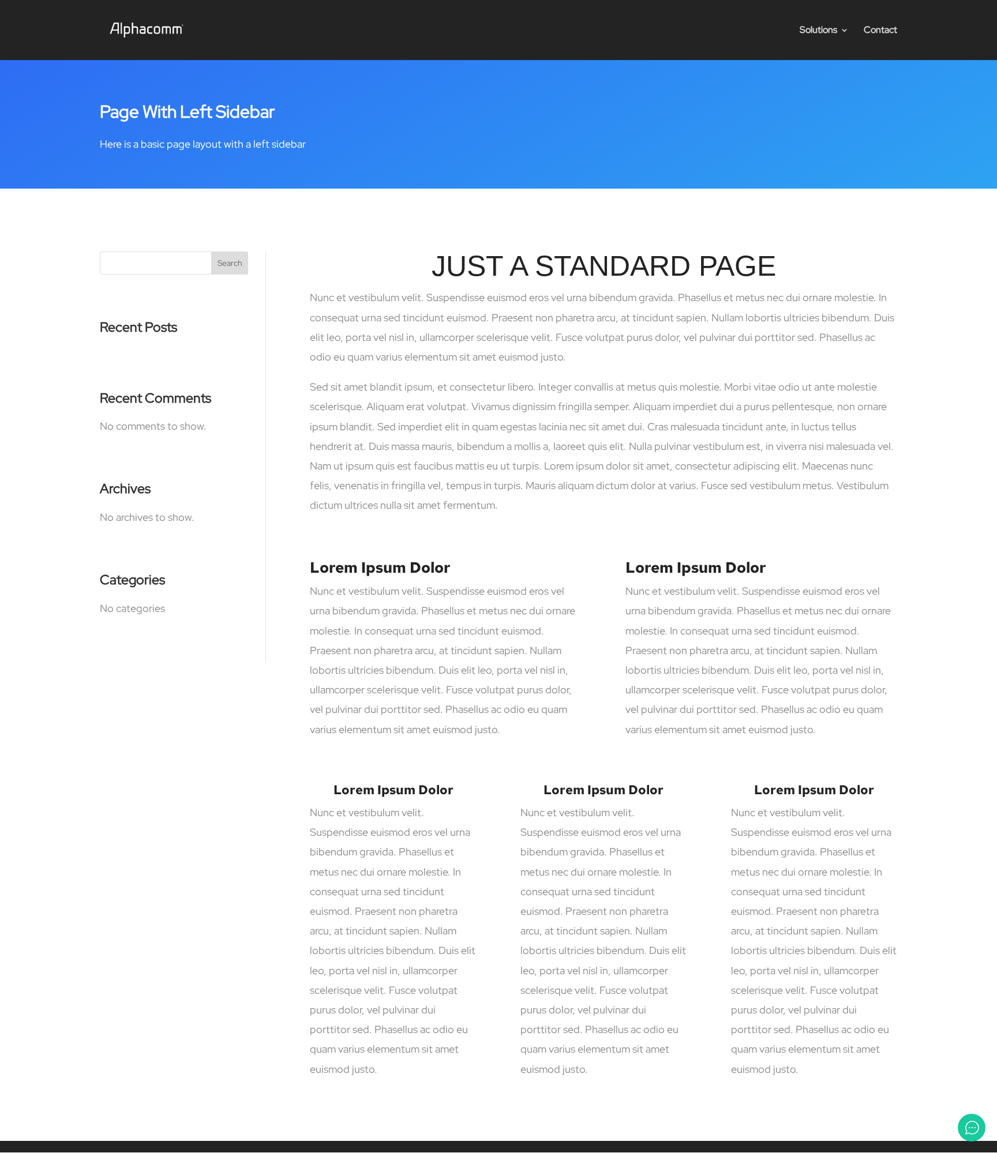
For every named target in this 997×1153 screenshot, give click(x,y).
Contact (880, 31)
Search (230, 263)
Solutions (818, 31)
